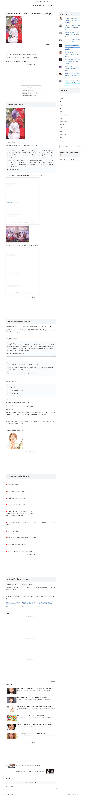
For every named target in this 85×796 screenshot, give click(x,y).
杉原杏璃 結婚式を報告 (28, 90)
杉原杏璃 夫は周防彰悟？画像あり (31, 92)
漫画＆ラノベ (63, 134)
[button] (79, 146)
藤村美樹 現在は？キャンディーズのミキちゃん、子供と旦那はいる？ (72, 54)
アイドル (62, 137)
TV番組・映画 (63, 121)
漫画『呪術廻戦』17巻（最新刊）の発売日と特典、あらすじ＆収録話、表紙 (72, 61)
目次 (29, 87)
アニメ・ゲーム (64, 115)
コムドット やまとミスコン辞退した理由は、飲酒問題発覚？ (72, 27)
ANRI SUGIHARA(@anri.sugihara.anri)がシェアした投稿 (23, 222)
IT (60, 101)
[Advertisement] (31, 48)
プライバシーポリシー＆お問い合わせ (69, 159)
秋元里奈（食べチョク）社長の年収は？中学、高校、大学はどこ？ (72, 83)
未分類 (61, 95)
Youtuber (62, 124)
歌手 (61, 128)
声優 (61, 118)
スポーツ (62, 98)
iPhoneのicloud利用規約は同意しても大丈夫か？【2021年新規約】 (72, 47)
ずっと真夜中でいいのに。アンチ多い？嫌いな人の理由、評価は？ (72, 68)
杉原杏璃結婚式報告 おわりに (30, 95)
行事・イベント (64, 131)
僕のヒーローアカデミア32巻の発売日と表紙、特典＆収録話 (72, 75)
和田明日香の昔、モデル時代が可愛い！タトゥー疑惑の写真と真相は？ (72, 20)
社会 (61, 105)
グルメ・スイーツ (64, 141)
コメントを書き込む (30, 782)
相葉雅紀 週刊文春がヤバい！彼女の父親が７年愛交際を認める (72, 34)
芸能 (8, 613)
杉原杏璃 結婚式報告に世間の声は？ (31, 93)
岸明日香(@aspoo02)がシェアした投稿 (22, 292)
